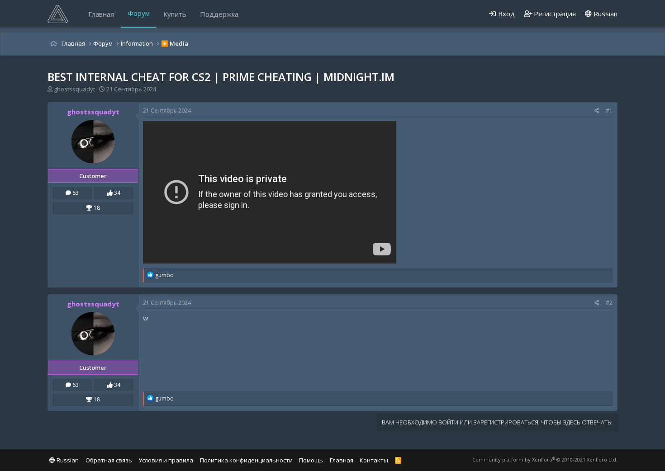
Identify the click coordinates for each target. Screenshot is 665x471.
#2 (609, 302)
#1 (609, 110)
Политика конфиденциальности (246, 460)
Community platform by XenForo (545, 459)
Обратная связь (109, 460)
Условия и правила (165, 460)
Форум (139, 13)
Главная (101, 14)
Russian (605, 13)
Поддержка (219, 14)
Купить (174, 14)
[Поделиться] (597, 111)
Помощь (311, 460)
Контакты (374, 460)
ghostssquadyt (74, 89)
